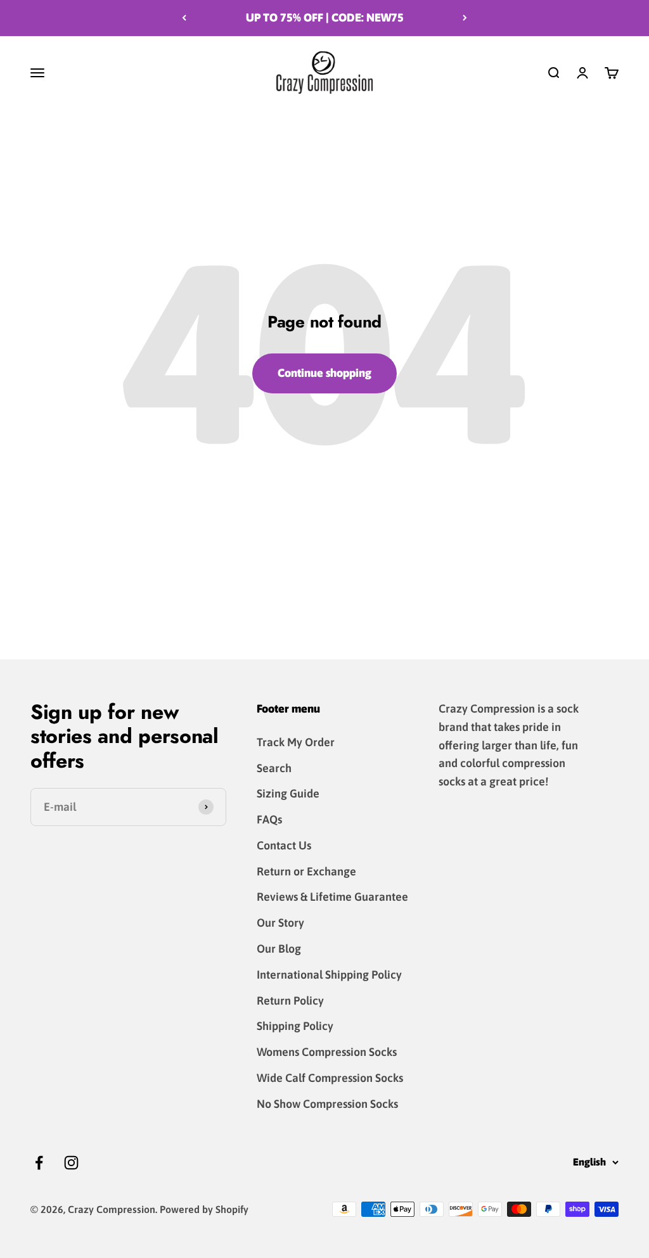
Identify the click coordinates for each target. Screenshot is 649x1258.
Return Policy (290, 1000)
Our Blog (279, 948)
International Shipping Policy (329, 974)
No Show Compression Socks (327, 1103)
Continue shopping (324, 372)
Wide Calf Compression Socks (330, 1077)
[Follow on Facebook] (39, 1162)
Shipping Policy (295, 1025)
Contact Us (284, 845)
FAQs (269, 819)
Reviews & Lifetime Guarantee (332, 896)
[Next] (465, 18)
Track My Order (296, 742)
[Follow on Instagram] (71, 1162)
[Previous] (184, 18)
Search (274, 768)
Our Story (280, 922)
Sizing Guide (288, 793)
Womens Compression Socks (327, 1051)
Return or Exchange (306, 871)
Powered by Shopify (204, 1209)
